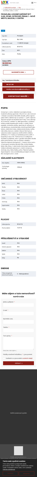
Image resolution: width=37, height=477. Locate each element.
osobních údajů (27, 358)
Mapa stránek (4, 458)
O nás (18, 429)
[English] (30, 3)
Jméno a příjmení (9, 302)
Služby (18, 424)
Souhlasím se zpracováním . (19, 358)
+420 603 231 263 (20, 381)
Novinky (18, 426)
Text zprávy (7, 336)
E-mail (5, 310)
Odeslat (18, 363)
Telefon (6, 327)
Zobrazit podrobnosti (9, 469)
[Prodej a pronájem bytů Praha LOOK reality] (1, 7)
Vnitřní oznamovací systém (18, 413)
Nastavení (10, 473)
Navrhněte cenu (8, 319)
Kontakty (18, 432)
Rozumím (26, 474)
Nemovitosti (18, 421)
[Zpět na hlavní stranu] (4, 3)
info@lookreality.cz (21, 379)
